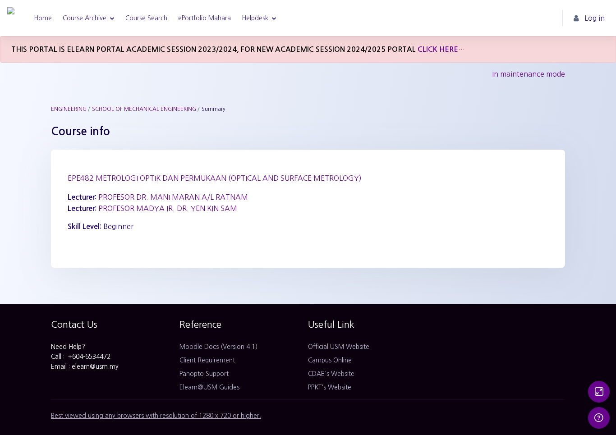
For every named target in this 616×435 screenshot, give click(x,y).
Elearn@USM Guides (209, 387)
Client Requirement (207, 360)
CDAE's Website (331, 374)
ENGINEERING (69, 109)
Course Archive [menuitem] (84, 18)
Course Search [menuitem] (146, 18)
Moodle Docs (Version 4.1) (218, 346)
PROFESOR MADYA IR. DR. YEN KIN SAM (167, 208)
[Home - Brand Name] (11, 18)
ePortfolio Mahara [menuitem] (204, 18)
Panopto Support (204, 374)
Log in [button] (594, 18)
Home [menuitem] (43, 18)
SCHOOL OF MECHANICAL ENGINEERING (144, 109)
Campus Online (330, 360)
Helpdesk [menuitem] (255, 18)
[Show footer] (599, 418)
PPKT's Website (329, 387)
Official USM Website (338, 346)
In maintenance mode (528, 74)
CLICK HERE (438, 49)
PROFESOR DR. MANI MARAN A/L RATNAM (173, 197)
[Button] (599, 392)
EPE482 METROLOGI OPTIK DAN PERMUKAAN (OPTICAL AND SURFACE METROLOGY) (215, 178)
